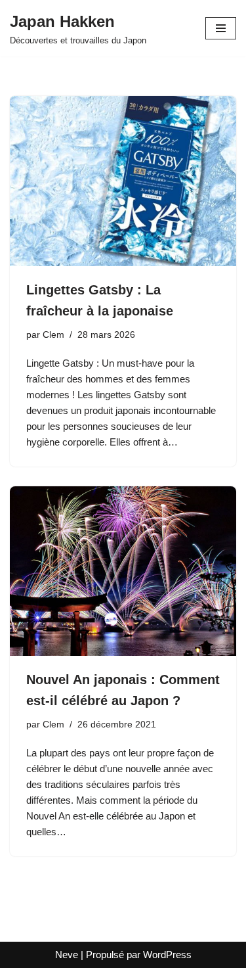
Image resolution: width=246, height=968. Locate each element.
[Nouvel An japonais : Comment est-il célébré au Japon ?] (123, 571)
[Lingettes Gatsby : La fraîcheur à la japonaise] (123, 181)
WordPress (167, 954)
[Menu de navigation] (220, 28)
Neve (66, 954)
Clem (53, 335)
